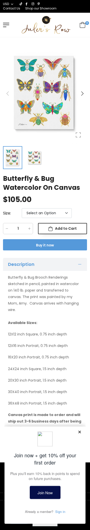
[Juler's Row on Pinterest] (39, 3)
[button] (82, 94)
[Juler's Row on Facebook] (27, 3)
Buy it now (45, 245)
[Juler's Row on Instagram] (33, 3)
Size (7, 213)
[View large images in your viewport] (78, 135)
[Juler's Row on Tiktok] (21, 3)
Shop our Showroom (40, 8)
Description (21, 264)
